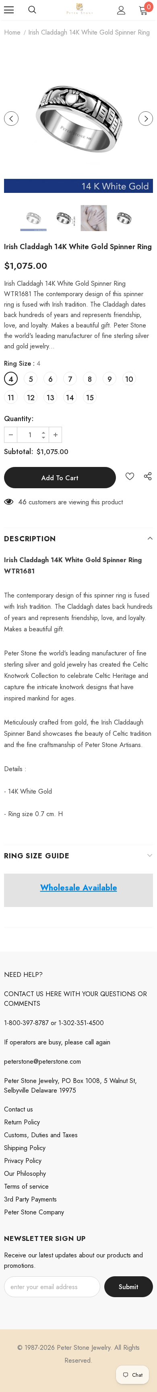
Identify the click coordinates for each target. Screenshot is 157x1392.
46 (22, 502)
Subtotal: (18, 451)
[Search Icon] (32, 10)
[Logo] (79, 9)
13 (50, 398)
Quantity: (19, 419)
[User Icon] (121, 10)
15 (90, 398)
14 (70, 398)
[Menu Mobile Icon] (9, 10)
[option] (78, 118)
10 (129, 379)
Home (12, 32)
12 (31, 398)
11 (11, 398)
